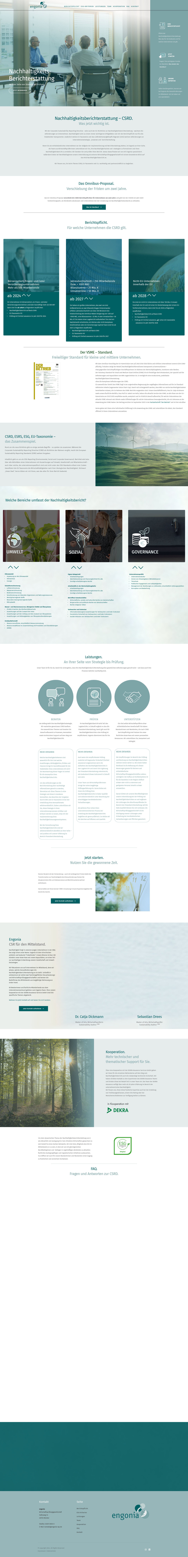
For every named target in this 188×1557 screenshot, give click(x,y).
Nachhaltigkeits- (30, 71)
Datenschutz (51, 1551)
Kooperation (81, 1524)
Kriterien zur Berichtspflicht (100, 1222)
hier (62, 1304)
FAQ (78, 1528)
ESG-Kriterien (82, 1512)
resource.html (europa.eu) (49, 1247)
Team (79, 1520)
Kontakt (80, 1532)
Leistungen (81, 1516)
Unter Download (48, 1270)
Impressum (42, 1551)
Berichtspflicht (82, 1508)
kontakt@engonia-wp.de (53, 1527)
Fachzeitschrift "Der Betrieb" (160, 402)
